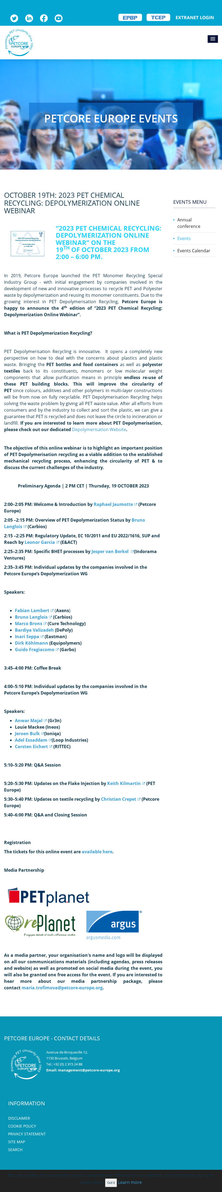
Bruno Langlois (31, 617)
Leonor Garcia (40, 542)
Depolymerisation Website (99, 429)
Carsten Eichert (31, 747)
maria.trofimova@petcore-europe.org (62, 988)
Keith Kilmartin (124, 783)
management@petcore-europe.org (89, 1070)
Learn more (130, 1182)
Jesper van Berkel (111, 551)
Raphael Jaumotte (113, 504)
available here (97, 852)
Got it (111, 1183)
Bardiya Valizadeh (34, 630)
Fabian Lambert (32, 610)
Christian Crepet (118, 799)
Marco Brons (28, 623)
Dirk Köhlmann (31, 643)
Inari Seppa (27, 636)
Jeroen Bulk (27, 733)
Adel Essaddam (31, 740)
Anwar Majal (29, 720)
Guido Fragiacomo (34, 649)
